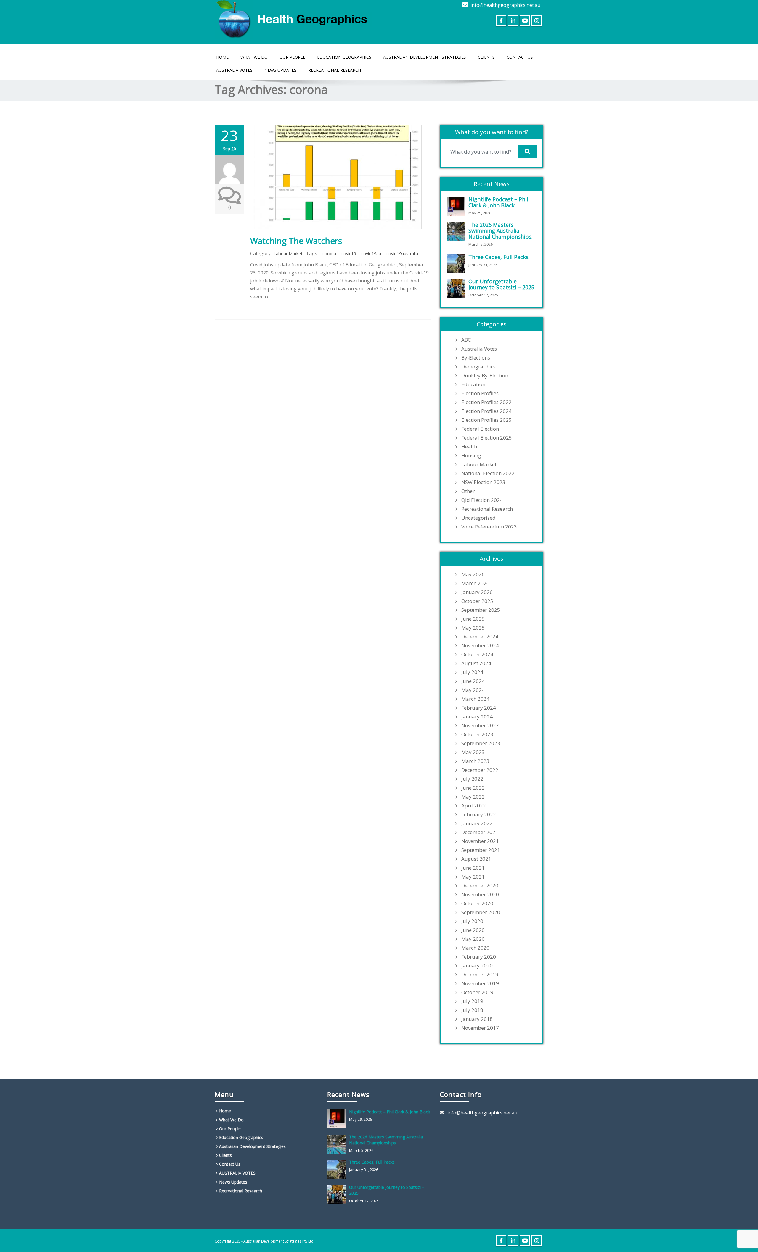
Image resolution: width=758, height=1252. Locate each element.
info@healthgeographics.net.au (505, 5)
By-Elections (475, 358)
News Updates (280, 70)
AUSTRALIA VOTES (234, 70)
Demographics (478, 367)
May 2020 (473, 939)
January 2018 (477, 1019)
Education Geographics (344, 57)
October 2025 (477, 601)
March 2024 (475, 699)
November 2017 (480, 1028)
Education (473, 384)
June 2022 (473, 788)
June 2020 (473, 930)
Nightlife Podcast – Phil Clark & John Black (498, 202)
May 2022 (473, 797)
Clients (486, 57)
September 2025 (480, 610)
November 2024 (480, 646)
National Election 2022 (488, 473)
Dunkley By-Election (484, 376)
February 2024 (478, 708)
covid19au (371, 253)
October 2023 (477, 734)
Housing (471, 456)
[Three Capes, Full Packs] (457, 263)
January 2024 (477, 717)
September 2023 (480, 743)
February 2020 (478, 957)
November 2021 (480, 841)
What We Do (254, 57)
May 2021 (473, 877)
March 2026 (475, 583)
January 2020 (477, 966)
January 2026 (477, 592)
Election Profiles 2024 (486, 411)
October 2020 (477, 903)
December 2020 (479, 886)
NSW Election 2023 (483, 482)
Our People (292, 57)
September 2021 (480, 850)
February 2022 (478, 814)
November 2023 (480, 726)
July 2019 (472, 1001)
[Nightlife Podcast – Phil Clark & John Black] (457, 206)
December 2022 (479, 770)
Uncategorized (478, 518)
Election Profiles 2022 (486, 402)
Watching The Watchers (296, 240)
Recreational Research (334, 70)
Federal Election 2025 (486, 438)
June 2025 (473, 619)
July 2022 (472, 779)
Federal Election (480, 429)
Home (222, 57)
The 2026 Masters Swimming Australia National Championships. (500, 230)
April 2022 (473, 806)
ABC (466, 340)
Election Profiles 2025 (486, 420)
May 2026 (473, 574)
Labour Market (288, 253)
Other (468, 491)
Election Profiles (480, 393)
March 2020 (475, 948)
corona (329, 253)
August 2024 (476, 663)
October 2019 (477, 992)
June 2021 (473, 868)
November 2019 (480, 983)
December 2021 (479, 832)
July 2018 (472, 1010)
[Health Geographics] (293, 18)
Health (469, 447)
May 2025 (473, 628)
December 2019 (479, 975)
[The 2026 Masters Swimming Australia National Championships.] (457, 231)
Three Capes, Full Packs (498, 257)
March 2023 (475, 761)
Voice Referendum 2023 (489, 527)
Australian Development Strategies (424, 57)
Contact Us (520, 57)
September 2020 (480, 912)
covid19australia (402, 253)
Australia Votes (479, 349)
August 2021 (476, 859)
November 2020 (480, 895)
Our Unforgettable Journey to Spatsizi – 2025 (501, 284)
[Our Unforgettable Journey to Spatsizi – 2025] (457, 288)
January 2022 (477, 823)
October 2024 (477, 654)
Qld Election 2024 (482, 500)
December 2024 (479, 637)
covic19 (348, 253)
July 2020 (472, 921)
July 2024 (472, 672)
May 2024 (473, 690)
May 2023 (473, 752)
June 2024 (473, 681)
